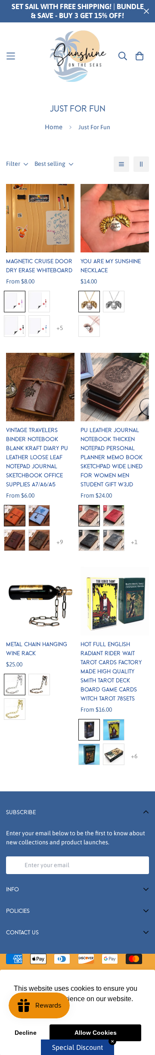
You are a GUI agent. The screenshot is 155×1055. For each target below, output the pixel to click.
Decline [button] (26, 1032)
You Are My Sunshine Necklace (111, 266)
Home (53, 127)
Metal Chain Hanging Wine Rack (36, 649)
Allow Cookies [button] (95, 1032)
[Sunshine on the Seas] (77, 55)
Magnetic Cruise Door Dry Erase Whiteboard (39, 266)
